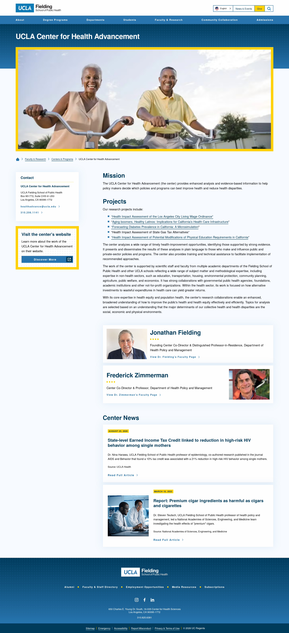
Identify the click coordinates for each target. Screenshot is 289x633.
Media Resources (184, 587)
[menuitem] (20, 20)
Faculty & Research (169, 20)
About (20, 20)
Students (129, 20)
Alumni (69, 587)
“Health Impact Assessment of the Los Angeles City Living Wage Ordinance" (162, 216)
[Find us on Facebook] (145, 600)
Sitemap (90, 628)
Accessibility (120, 628)
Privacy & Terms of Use (167, 628)
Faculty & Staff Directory (100, 587)
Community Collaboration (220, 20)
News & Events (244, 8)
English (223, 8)
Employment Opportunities (145, 587)
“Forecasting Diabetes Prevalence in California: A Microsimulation (154, 227)
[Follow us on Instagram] (136, 600)
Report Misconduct (141, 628)
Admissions (265, 20)
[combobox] (223, 8)
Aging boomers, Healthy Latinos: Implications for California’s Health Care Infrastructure (170, 221)
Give (259, 8)
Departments (96, 20)
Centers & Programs (62, 159)
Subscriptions (215, 587)
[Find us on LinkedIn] (152, 600)
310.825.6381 (144, 617)
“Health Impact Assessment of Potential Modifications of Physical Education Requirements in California (179, 237)
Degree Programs (55, 20)
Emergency (104, 628)
